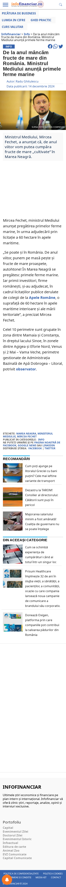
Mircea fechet (27, 436)
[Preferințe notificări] (7, 880)
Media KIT (41, 877)
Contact (56, 877)
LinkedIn (49, 445)
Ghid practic (41, 20)
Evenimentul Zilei (15, 832)
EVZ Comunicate (14, 854)
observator (26, 369)
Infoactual (10, 843)
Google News (27, 445)
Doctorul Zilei (12, 835)
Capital (8, 828)
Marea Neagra (26, 433)
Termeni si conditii (20, 877)
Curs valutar (12, 27)
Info (41, 439)
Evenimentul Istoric (17, 839)
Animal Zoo (11, 850)
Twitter (50, 448)
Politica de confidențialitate (21, 873)
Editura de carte (14, 847)
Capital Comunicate (17, 858)
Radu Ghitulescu (27, 81)
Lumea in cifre (13, 20)
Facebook (35, 448)
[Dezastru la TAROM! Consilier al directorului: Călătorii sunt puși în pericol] (13, 503)
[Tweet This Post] (60, 48)
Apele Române (42, 297)
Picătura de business (19, 13)
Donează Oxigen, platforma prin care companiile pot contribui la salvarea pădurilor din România (42, 625)
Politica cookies (53, 873)
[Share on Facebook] (50, 48)
